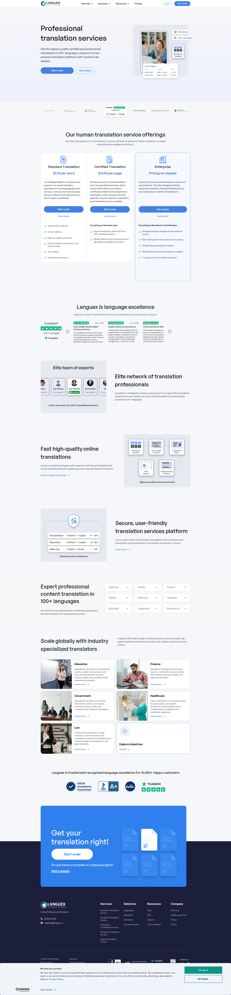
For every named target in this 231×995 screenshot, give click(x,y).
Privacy (174, 920)
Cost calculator (154, 924)
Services (85, 3)
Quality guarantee (179, 915)
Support (151, 920)
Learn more (63, 216)
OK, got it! (203, 970)
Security (73, 959)
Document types (131, 924)
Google (122, 114)
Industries (128, 915)
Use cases (128, 920)
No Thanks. (203, 979)
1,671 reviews (54, 333)
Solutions (103, 3)
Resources (121, 3)
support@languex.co (53, 923)
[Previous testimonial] (68, 331)
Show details (46, 990)
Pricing (138, 3)
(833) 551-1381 (50, 919)
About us (175, 910)
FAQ (149, 915)
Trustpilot (112, 114)
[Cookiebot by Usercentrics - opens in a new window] (22, 990)
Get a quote (85, 70)
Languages (129, 910)
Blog (149, 910)
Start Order (182, 3)
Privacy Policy (47, 962)
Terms (174, 924)
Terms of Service (77, 962)
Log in (167, 3)
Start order (57, 70)
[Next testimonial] (170, 331)
